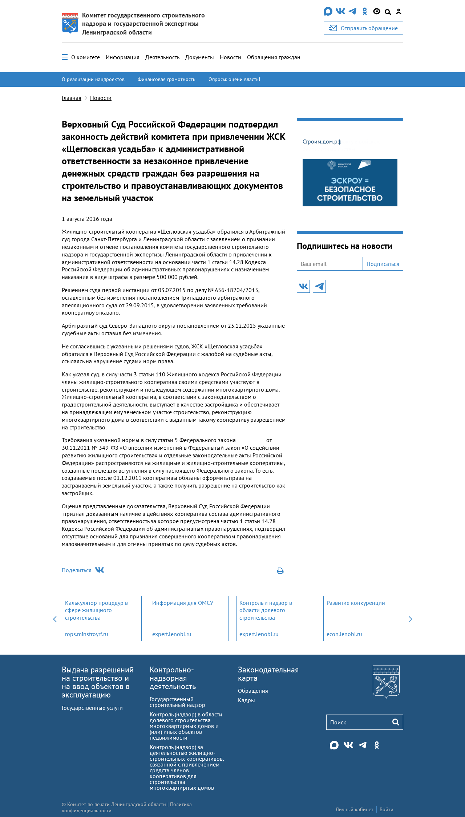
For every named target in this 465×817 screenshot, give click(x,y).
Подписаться (383, 263)
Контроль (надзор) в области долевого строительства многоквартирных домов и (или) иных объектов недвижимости (186, 726)
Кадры (246, 700)
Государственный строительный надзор (177, 701)
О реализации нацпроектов (93, 79)
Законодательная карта (268, 673)
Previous (54, 618)
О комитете (85, 57)
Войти (386, 809)
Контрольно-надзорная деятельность (173, 677)
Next (410, 618)
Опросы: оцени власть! (234, 79)
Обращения (253, 690)
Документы (199, 57)
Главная (71, 97)
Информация (123, 57)
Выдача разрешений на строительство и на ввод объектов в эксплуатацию (98, 682)
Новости (230, 57)
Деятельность (162, 57)
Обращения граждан (273, 57)
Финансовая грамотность (166, 79)
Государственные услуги (92, 707)
